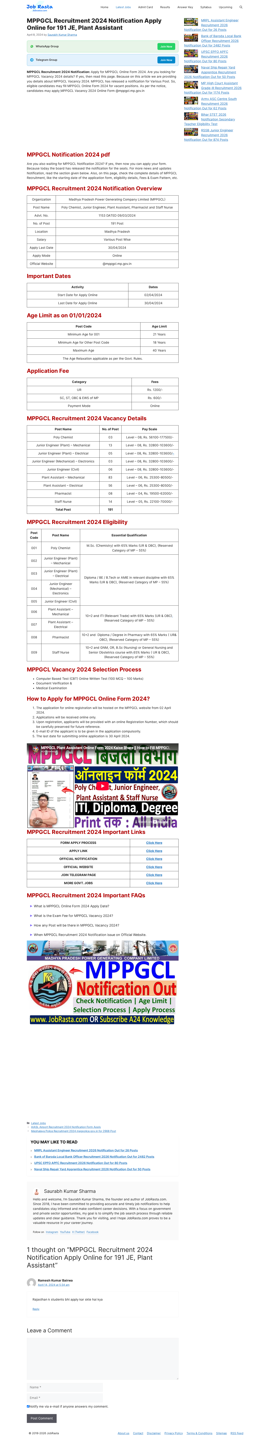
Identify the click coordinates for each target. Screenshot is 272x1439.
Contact (138, 1433)
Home (104, 7)
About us (123, 1433)
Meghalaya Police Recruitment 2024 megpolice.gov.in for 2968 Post (73, 1131)
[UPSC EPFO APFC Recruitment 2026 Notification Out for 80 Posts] (191, 54)
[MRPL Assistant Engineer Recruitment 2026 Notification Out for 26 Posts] (191, 22)
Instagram (52, 1231)
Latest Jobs (123, 7)
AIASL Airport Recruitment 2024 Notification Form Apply (66, 1127)
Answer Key (185, 7)
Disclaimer (154, 1433)
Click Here (154, 843)
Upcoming (225, 7)
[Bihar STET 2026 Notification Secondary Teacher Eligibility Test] (191, 117)
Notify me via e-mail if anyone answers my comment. (68, 1406)
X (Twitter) (78, 1231)
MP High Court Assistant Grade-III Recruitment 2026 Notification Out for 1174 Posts (213, 87)
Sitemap (221, 1433)
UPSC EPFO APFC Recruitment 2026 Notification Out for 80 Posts (80, 1163)
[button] (241, 7)
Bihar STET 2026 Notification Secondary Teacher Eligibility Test (209, 119)
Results (165, 7)
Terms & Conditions (199, 1433)
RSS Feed (237, 1433)
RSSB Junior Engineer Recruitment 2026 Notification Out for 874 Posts (208, 135)
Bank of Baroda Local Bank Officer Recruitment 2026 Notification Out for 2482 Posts (94, 1156)
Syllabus (205, 7)
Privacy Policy (173, 1433)
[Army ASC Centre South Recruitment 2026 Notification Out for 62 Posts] (191, 101)
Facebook (93, 1231)
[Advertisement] (103, 124)
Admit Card (145, 7)
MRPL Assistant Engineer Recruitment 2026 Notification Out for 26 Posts (86, 1150)
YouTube (65, 1231)
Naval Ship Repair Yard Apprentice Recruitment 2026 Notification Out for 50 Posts (92, 1169)
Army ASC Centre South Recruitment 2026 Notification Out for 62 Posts (210, 103)
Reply (36, 1309)
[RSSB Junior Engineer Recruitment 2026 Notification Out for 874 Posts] (191, 132)
